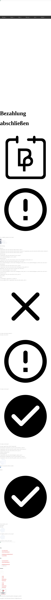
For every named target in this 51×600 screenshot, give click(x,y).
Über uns (27, 17)
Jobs (35, 17)
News (19, 17)
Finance (11, 17)
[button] (25, 306)
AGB (3, 576)
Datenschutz (4, 579)
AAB (3, 577)
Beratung (3, 17)
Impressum (4, 580)
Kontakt (42, 17)
